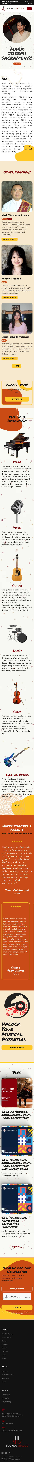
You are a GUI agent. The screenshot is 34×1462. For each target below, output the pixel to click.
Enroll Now (17, 1047)
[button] (29, 8)
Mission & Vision (8, 1375)
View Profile (9, 239)
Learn (4, 1329)
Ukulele (5, 1351)
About (5, 1367)
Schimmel (6, 1395)
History (5, 1371)
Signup (17, 1307)
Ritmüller (5, 1398)
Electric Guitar (7, 1334)
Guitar (4, 1341)
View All (17, 1247)
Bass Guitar (6, 1337)
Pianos (5, 1390)
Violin (4, 1355)
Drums (4, 1344)
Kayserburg (6, 1402)
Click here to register (28, 2)
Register (17, 399)
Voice (4, 1358)
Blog (4, 1382)
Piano (4, 1348)
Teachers (5, 1378)
